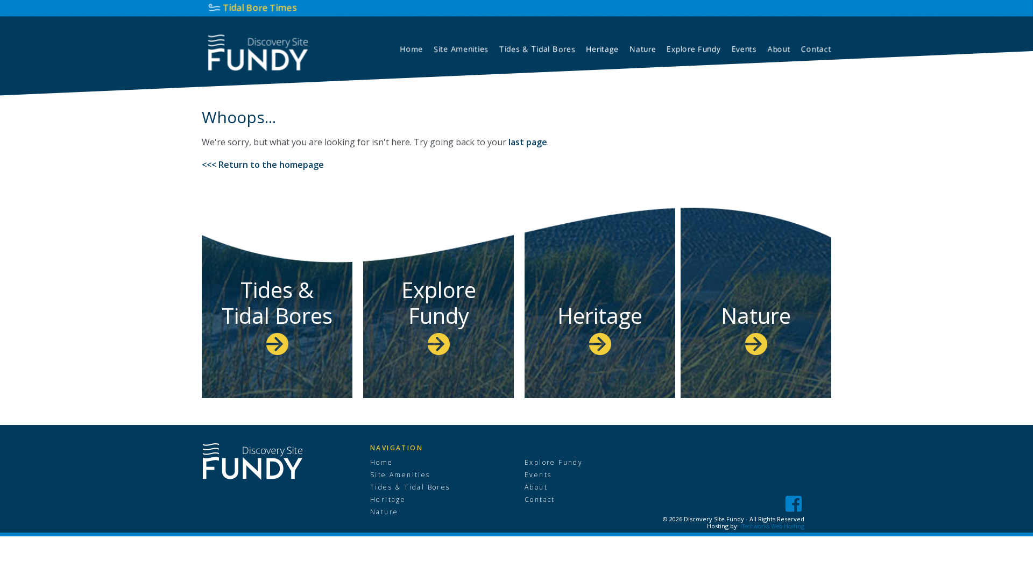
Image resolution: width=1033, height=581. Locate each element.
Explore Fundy (438, 302)
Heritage (599, 315)
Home (381, 462)
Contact (540, 500)
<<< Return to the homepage (263, 165)
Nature (756, 315)
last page (527, 142)
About (536, 487)
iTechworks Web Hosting (772, 526)
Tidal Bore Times (260, 7)
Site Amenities (400, 475)
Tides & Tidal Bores (277, 302)
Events (538, 475)
